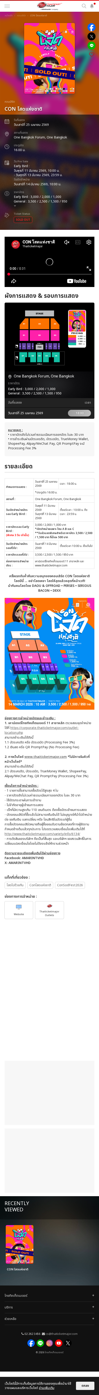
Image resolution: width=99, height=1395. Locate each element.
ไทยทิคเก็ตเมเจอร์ (54, 1352)
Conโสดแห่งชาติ (40, 885)
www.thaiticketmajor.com (45, 756)
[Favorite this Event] (91, 55)
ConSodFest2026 (70, 885)
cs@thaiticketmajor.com (62, 1334)
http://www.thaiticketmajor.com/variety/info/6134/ (42, 834)
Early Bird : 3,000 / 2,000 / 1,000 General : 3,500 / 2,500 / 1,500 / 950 (40, 197)
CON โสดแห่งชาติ (17, 1269)
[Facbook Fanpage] (31, 1343)
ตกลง (85, 1386)
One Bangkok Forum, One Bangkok (40, 137)
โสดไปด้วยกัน (15, 885)
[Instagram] (49, 1343)
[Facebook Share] (91, 27)
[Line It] (91, 46)
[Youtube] (58, 1343)
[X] (68, 1343)
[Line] (40, 1343)
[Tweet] (91, 36)
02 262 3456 (32, 1334)
